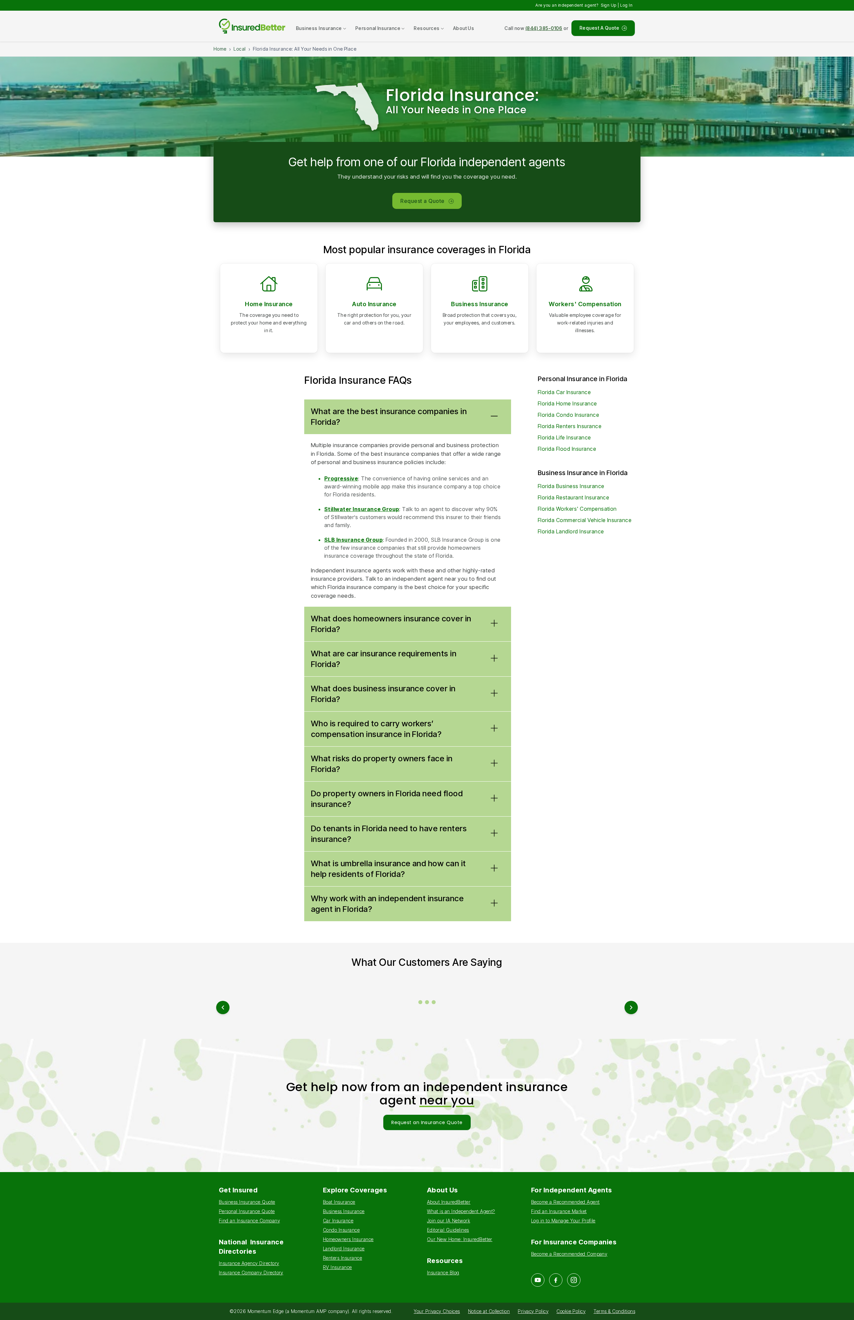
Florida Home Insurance (567, 403)
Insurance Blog (443, 1272)
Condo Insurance (341, 1230)
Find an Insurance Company (249, 1220)
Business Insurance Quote (247, 1202)
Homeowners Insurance (348, 1239)
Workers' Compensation (585, 304)
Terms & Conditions (614, 1311)
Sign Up (608, 5)
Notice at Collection (489, 1311)
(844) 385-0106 (543, 28)
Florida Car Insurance (564, 392)
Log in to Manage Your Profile (563, 1220)
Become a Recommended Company (569, 1254)
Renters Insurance (342, 1258)
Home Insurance (269, 304)
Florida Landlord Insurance (571, 531)
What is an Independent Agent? (461, 1211)
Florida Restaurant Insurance (573, 497)
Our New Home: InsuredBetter (459, 1239)
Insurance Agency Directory (249, 1263)
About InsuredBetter (448, 1202)
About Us (463, 28)
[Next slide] (631, 1007)
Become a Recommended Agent (565, 1202)
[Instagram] (573, 1280)
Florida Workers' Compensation (577, 508)
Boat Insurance (339, 1202)
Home (220, 49)
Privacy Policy (533, 1311)
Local (240, 49)
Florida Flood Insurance (567, 448)
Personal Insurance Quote (247, 1211)
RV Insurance (337, 1267)
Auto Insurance (374, 304)
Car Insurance (338, 1220)
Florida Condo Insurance (568, 414)
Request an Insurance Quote (426, 1122)
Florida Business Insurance (571, 486)
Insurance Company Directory (251, 1272)
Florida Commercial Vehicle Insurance (584, 520)
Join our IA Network (448, 1220)
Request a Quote (422, 201)
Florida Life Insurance (564, 437)
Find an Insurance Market (559, 1211)
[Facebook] (555, 1280)
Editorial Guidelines (448, 1230)
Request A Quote (599, 28)
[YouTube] (537, 1280)
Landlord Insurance (344, 1248)
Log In (626, 5)
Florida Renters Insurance (569, 426)
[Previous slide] (223, 1007)
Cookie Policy (570, 1311)
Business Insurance (479, 304)
